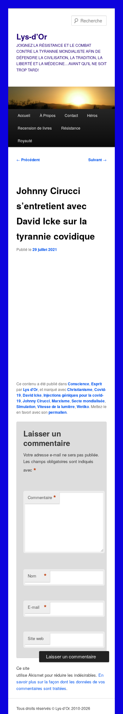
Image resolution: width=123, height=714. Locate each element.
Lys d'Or (30, 389)
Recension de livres (35, 128)
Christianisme (79, 389)
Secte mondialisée (88, 401)
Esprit (96, 384)
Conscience (78, 384)
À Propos (48, 115)
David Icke (32, 395)
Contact (71, 115)
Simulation (25, 406)
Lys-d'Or (31, 36)
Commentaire (42, 497)
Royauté (25, 140)
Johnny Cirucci (36, 401)
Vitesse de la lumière (56, 406)
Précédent (28, 159)
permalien (58, 412)
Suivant (97, 159)
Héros (92, 115)
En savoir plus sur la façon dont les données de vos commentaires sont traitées (60, 681)
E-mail (37, 607)
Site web (36, 638)
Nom (37, 576)
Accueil (24, 115)
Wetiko (83, 406)
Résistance (70, 128)
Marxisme (61, 401)
